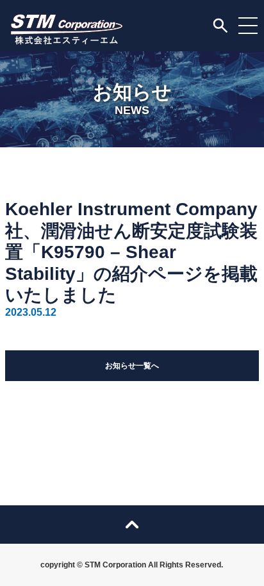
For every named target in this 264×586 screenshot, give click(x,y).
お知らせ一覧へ (132, 365)
